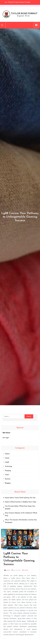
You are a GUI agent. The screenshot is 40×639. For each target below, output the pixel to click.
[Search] (2, 25)
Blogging (8, 483)
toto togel (6, 438)
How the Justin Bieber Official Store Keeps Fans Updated (20, 507)
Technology (8, 466)
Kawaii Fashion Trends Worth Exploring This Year (20, 498)
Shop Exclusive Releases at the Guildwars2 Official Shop (21, 514)
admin (8, 570)
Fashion (7, 454)
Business (7, 479)
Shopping (8, 470)
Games (7, 458)
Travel (7, 475)
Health (7, 462)
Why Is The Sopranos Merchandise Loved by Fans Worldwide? (21, 521)
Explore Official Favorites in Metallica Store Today (20, 502)
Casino (26, 570)
